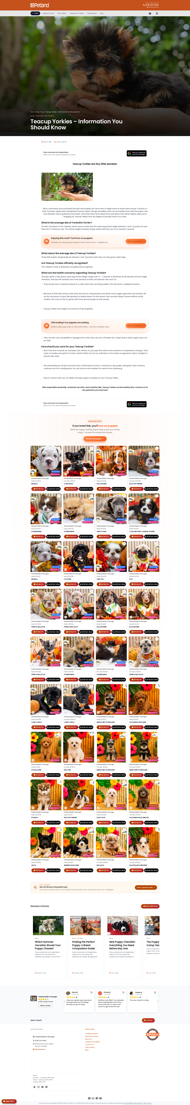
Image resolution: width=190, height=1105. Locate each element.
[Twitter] (34, 1087)
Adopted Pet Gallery (77, 13)
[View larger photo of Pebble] (59, 591)
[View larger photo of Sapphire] (124, 639)
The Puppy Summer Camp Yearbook (158, 943)
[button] (157, 1001)
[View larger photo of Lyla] (124, 734)
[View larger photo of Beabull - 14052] (59, 448)
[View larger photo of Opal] (157, 639)
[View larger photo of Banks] (157, 591)
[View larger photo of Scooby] (124, 496)
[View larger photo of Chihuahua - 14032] (91, 448)
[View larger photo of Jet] (91, 543)
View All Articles (150, 906)
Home (32, 112)
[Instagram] (38, 1087)
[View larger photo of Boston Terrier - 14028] (157, 448)
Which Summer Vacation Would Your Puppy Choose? (48, 945)
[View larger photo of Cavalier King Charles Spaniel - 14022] (157, 496)
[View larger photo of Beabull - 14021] (59, 543)
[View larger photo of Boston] (124, 591)
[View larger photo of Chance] (59, 686)
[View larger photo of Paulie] (91, 591)
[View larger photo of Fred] (91, 829)
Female (69, 481)
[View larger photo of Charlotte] (157, 782)
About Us (88, 1039)
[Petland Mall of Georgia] (39, 5)
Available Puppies (91, 1034)
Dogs (42, 112)
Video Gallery (61, 13)
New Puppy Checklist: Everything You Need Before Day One (122, 945)
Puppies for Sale (48, 13)
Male (36, 481)
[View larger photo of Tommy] (124, 782)
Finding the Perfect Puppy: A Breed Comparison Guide (83, 945)
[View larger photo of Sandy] (157, 734)
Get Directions (39, 1049)
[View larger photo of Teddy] (124, 543)
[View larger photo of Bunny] (157, 829)
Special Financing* (91, 1036)
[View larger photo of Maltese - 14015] (91, 734)
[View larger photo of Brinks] (59, 782)
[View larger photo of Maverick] (59, 829)
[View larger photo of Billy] (91, 782)
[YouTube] (42, 1087)
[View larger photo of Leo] (124, 686)
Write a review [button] (45, 1006)
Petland (80, 938)
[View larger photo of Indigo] (59, 639)
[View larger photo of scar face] (124, 448)
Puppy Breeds (92, 13)
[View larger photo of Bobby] (157, 543)
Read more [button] (101, 1009)
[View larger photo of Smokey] (91, 639)
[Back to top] (158, 1020)
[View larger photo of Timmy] (59, 734)
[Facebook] (46, 1087)
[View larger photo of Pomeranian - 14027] (59, 496)
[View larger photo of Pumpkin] (124, 829)
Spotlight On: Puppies (45, 116)
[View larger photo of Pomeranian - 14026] (91, 496)
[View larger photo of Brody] (157, 686)
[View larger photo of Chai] (91, 686)
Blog (101, 13)
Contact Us (89, 1045)
